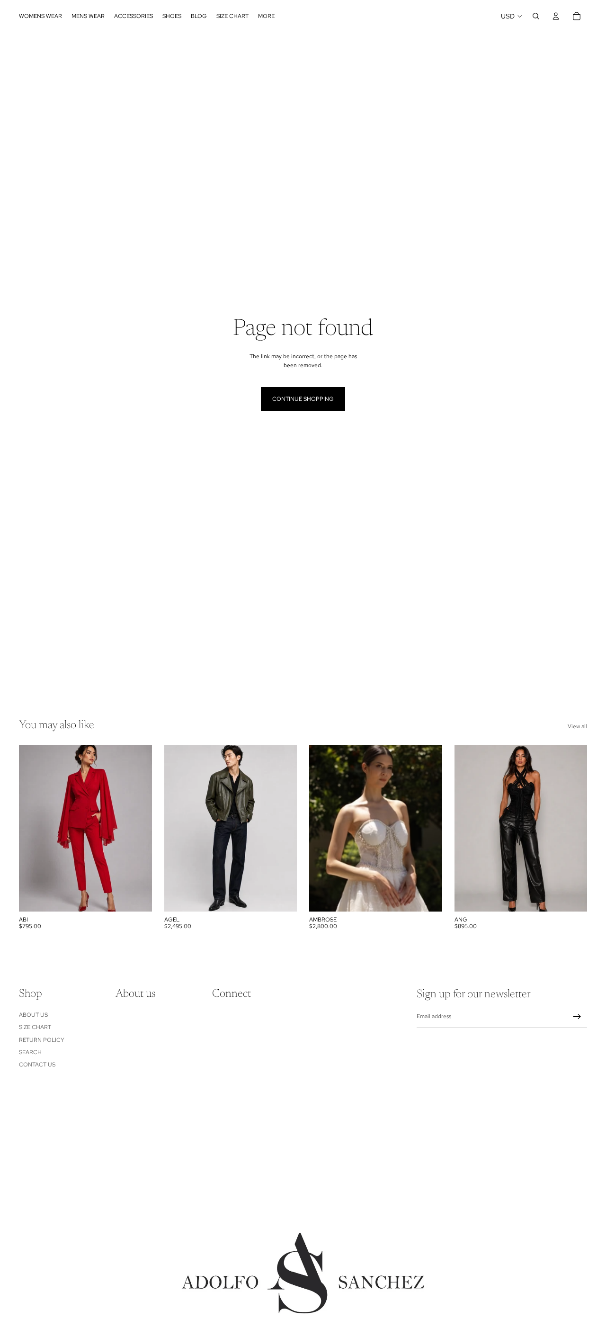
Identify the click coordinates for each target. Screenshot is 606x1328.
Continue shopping (303, 399)
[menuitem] (266, 16)
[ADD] (427, 896)
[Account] (555, 16)
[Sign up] (577, 1017)
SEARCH (30, 1052)
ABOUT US (33, 1015)
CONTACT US (37, 1065)
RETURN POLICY (41, 1040)
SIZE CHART (35, 1027)
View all (577, 726)
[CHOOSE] (137, 896)
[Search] (536, 16)
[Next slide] (138, 828)
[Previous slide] (33, 828)
